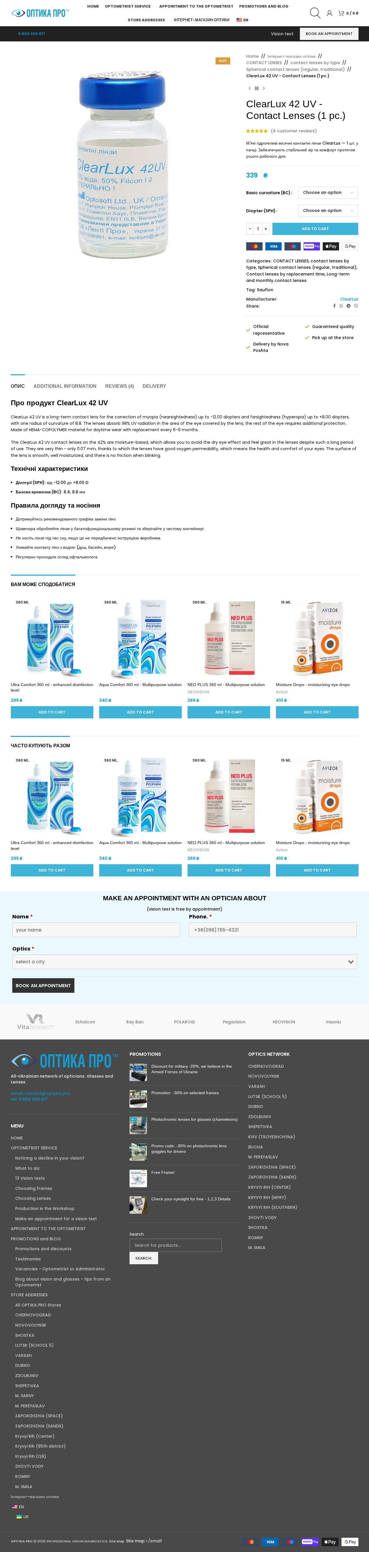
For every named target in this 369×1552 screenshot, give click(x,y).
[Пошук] (315, 13)
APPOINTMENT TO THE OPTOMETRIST (48, 1229)
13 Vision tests (30, 1178)
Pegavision (234, 1022)
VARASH (23, 1355)
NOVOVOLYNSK (30, 1325)
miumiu (333, 1022)
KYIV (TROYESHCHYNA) (271, 1137)
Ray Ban (135, 1022)
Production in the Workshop (44, 1208)
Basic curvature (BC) (268, 193)
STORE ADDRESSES (29, 1295)
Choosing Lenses (33, 1198)
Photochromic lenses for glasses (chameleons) (194, 1119)
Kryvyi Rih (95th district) (40, 1446)
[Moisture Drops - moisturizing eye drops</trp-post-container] (317, 638)
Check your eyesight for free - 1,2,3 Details (190, 1199)
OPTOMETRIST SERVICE (34, 1148)
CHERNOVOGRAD (33, 1315)
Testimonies (28, 1259)
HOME (17, 1138)
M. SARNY (24, 1396)
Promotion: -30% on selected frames (185, 1092)
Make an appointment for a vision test (56, 1219)
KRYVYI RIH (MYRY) (267, 1197)
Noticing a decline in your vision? (49, 1158)
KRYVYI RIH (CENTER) (269, 1187)
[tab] (18, 383)
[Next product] (263, 88)
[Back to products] (256, 88)
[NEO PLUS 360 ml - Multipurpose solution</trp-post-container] (229, 638)
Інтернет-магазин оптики (291, 56)
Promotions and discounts (43, 1249)
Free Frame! (163, 1172)
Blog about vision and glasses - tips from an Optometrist (63, 1282)
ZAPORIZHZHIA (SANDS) (39, 1426)
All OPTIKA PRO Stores (38, 1305)
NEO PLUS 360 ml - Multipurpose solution (226, 684)
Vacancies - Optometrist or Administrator (60, 1269)
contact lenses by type (315, 63)
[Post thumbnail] (138, 1072)
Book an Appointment (329, 33)
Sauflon (265, 290)
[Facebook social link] (334, 306)
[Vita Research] (35, 1022)
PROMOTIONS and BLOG (36, 1239)
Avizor (282, 692)
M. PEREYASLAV (30, 1406)
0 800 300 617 (31, 33)
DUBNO (22, 1365)
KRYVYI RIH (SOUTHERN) (272, 1207)
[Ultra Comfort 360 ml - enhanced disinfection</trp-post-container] (52, 638)
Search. (137, 1234)
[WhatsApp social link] (341, 306)
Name (22, 917)
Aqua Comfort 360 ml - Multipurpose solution (140, 684)
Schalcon (85, 1022)
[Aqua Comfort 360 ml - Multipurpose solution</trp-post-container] (140, 638)
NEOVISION (198, 692)
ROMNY (22, 1476)
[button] (52, 712)
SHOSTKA (24, 1335)
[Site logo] (40, 13)
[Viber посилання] (356, 306)
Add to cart (315, 229)
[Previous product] (249, 88)
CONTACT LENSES (264, 63)
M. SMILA (23, 1487)
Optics (23, 949)
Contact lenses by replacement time (285, 274)
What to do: (27, 1168)
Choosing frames (33, 1188)
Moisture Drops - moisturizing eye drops (313, 684)
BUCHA (255, 1147)
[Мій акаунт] (329, 13)
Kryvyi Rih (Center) (35, 1436)
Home (252, 56)
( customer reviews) (294, 131)
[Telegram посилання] (348, 306)
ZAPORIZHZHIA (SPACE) (39, 1416)
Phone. (200, 917)
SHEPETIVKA (27, 1386)
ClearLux (349, 299)
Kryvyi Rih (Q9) (30, 1456)
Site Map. (117, 1541)
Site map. (136, 1541)
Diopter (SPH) (261, 211)
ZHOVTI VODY (29, 1466)
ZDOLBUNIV (26, 1376)
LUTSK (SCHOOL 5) (34, 1345)
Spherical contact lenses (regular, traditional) (295, 69)
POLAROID (184, 1022)
